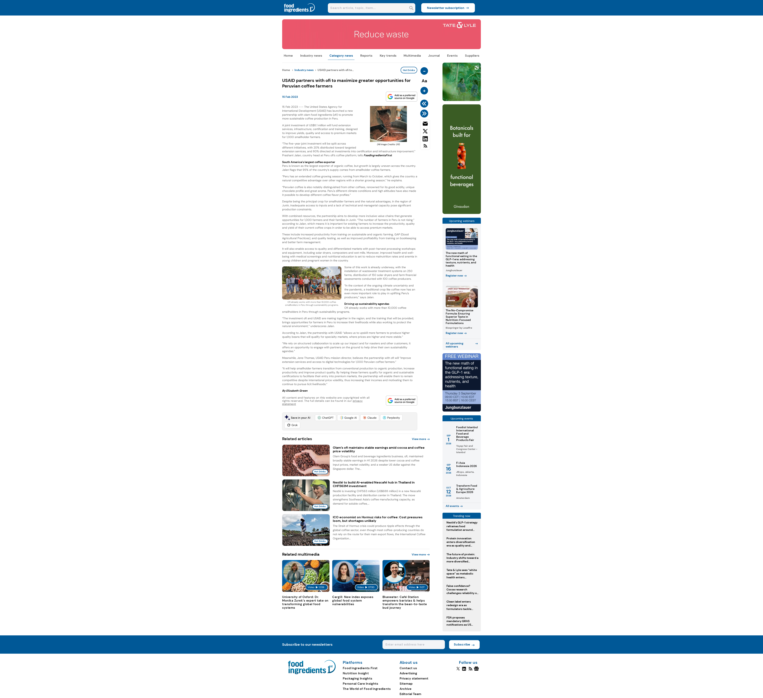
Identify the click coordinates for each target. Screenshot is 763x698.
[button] (325, 418)
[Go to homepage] (312, 673)
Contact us (408, 668)
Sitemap (406, 683)
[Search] (411, 8)
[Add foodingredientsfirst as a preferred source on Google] (401, 97)
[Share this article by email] (425, 124)
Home (288, 55)
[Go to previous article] (425, 104)
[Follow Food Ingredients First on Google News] (476, 670)
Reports (366, 55)
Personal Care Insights (360, 683)
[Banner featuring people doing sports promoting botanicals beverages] (462, 213)
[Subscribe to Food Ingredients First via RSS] (425, 147)
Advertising (408, 673)
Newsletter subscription (445, 8)
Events (452, 55)
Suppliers (472, 55)
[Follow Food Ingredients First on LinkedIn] (464, 670)
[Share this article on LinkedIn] (425, 139)
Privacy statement (414, 678)
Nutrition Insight (356, 673)
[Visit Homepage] (299, 14)
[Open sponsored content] (381, 48)
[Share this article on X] (425, 132)
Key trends (388, 55)
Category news (341, 55)
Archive (406, 689)
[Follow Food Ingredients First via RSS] (470, 670)
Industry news (311, 55)
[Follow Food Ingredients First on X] (458, 670)
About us (409, 663)
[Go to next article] (425, 113)
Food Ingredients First (360, 668)
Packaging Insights (357, 678)
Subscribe (462, 644)
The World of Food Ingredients (367, 689)
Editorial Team (410, 694)
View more (419, 439)
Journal (434, 55)
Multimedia (412, 55)
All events (452, 506)
